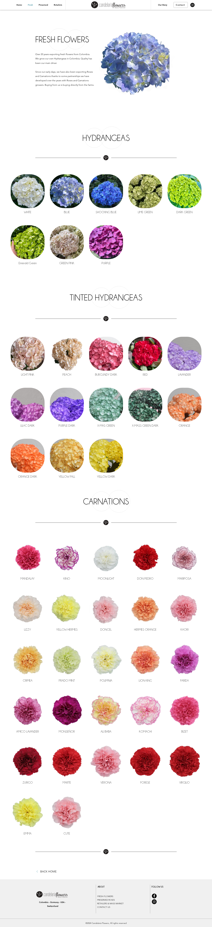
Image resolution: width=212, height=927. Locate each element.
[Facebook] (154, 896)
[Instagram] (192, 5)
